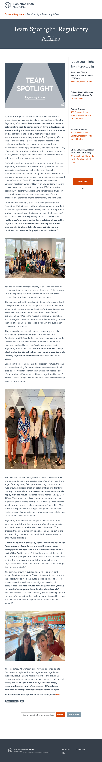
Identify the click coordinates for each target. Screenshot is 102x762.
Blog (64, 753)
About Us (66, 749)
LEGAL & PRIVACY (29, 749)
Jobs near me (74, 715)
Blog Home (83, 181)
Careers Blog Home (14, 14)
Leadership (80, 749)
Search (60, 715)
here (57, 694)
